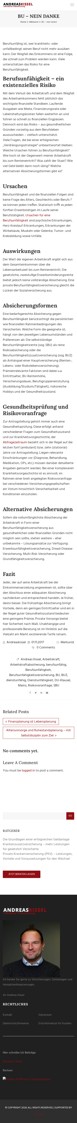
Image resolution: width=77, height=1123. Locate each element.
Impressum (45, 1015)
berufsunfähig (56, 664)
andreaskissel (16, 642)
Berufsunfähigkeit (38, 670)
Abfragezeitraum (15, 442)
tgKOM (38, 1115)
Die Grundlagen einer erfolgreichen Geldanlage (36, 839)
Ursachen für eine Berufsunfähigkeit (26, 218)
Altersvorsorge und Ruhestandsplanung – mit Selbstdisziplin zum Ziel (38, 733)
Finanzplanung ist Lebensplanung (31, 721)
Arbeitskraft (51, 659)
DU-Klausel (62, 680)
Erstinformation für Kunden (54, 1023)
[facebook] (30, 692)
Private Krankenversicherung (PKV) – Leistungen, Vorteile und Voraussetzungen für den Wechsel (38, 856)
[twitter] (35, 692)
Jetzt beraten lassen (21, 874)
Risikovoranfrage (40, 685)
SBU (56, 685)
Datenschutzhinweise (16, 1023)
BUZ (64, 675)
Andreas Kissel (31, 659)
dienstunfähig (16, 680)
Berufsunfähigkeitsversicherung (31, 675)
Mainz (22, 685)
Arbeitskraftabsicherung (27, 664)
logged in (28, 770)
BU (58, 675)
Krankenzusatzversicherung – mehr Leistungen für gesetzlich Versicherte (36, 847)
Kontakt (7, 1015)
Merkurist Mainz (12, 1061)
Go (70, 816)
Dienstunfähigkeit (40, 680)
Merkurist (67, 642)
